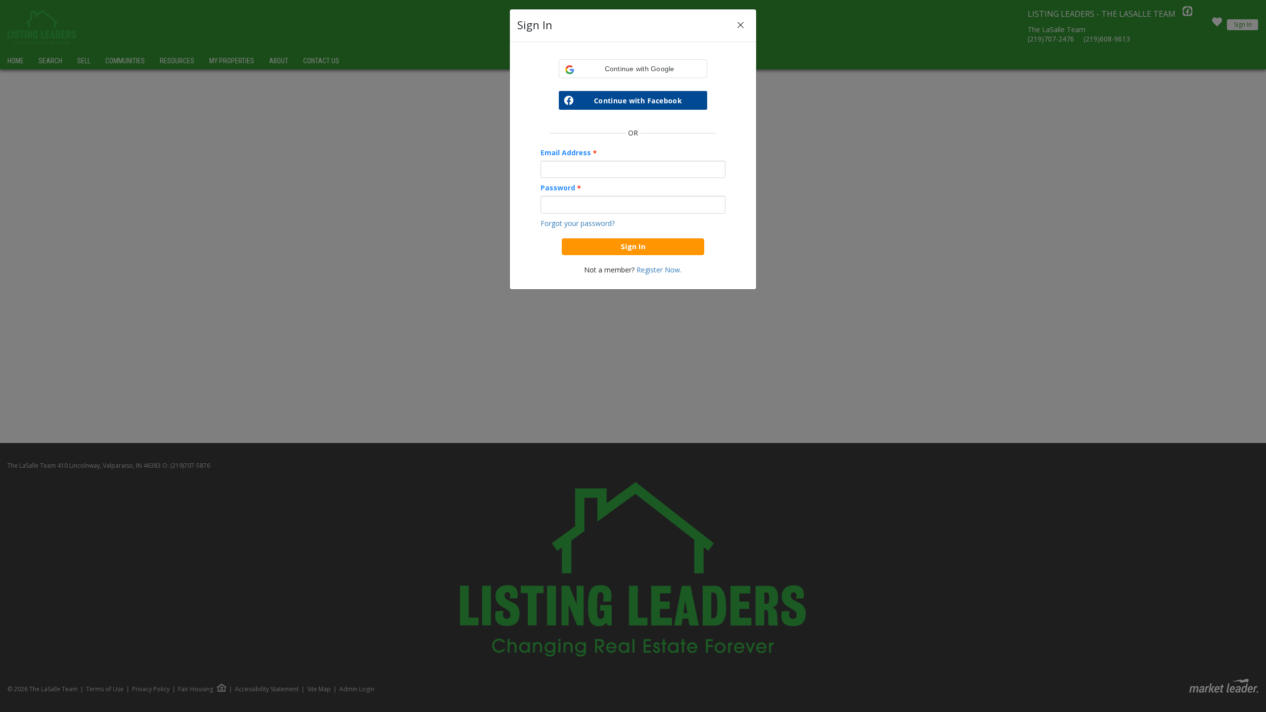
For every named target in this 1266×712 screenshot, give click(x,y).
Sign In (633, 246)
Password (561, 188)
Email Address (569, 153)
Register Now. (658, 269)
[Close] (740, 25)
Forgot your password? (578, 223)
